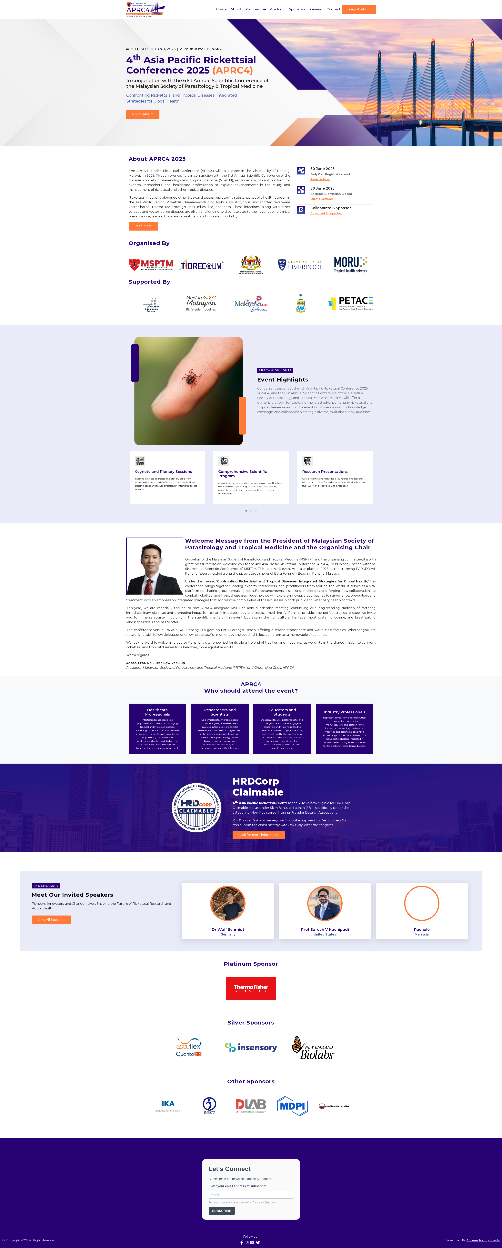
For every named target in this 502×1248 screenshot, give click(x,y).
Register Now (320, 179)
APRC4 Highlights (275, 370)
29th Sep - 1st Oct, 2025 (153, 49)
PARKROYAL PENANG (203, 49)
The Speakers (46, 885)
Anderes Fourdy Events (483, 1240)
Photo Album (143, 114)
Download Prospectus (326, 213)
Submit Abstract (321, 198)
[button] (246, 511)
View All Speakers (51, 920)
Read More (143, 226)
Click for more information (258, 835)
